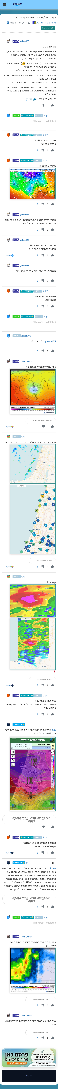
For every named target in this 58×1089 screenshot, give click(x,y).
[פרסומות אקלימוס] (29, 1058)
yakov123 (24, 41)
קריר (45, 115)
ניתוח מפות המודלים (46, 22)
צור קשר (29, 1075)
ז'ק (27, 724)
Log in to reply (48, 28)
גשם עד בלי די (26, 361)
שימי (23, 436)
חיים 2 (45, 135)
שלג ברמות (26, 336)
